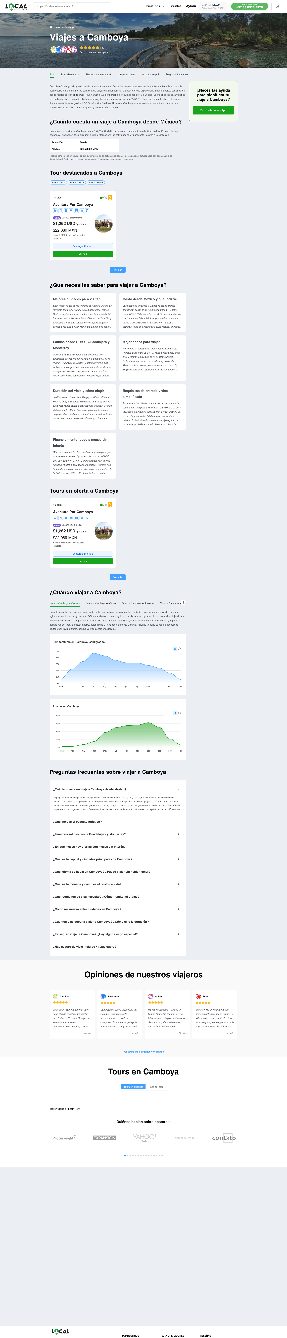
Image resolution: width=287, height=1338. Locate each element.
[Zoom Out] (170, 649)
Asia (58, 27)
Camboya (69, 27)
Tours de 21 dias (95, 182)
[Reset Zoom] (179, 649)
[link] (51, 27)
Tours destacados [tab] (70, 74)
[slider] (92, 47)
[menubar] (249, 6)
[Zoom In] (166, 649)
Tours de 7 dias (58, 182)
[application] (118, 668)
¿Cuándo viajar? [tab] (150, 74)
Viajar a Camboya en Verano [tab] (65, 603)
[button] (183, 602)
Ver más (117, 269)
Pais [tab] (52, 74)
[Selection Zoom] (175, 649)
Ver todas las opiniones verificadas (143, 1051)
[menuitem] (156, 6)
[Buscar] (37, 6)
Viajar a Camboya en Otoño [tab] (101, 603)
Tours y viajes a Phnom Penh (65, 1108)
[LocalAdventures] (17, 7)
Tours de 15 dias (76, 182)
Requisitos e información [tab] (99, 74)
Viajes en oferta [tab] (127, 74)
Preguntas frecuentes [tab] (177, 74)
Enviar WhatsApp (215, 110)
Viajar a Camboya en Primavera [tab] (177, 603)
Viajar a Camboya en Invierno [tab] (138, 603)
